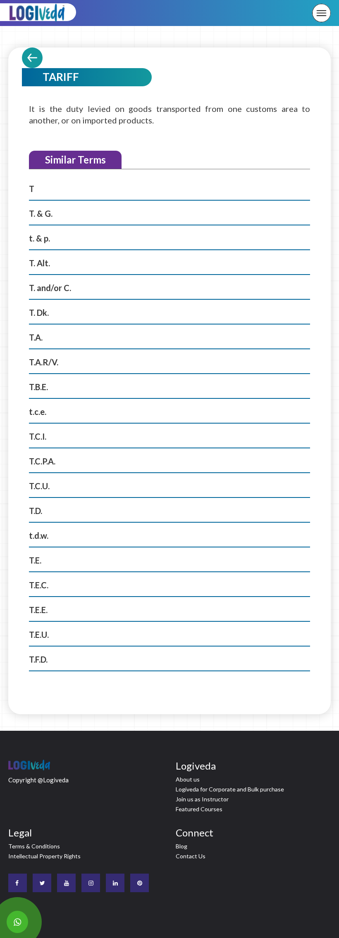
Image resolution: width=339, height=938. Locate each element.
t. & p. (39, 238)
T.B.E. (38, 387)
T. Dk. (39, 312)
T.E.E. (38, 610)
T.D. (35, 511)
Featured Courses (199, 808)
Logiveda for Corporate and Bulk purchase (230, 789)
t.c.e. (37, 412)
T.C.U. (39, 486)
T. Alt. (39, 263)
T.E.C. (38, 585)
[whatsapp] (17, 922)
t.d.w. (38, 535)
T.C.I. (37, 436)
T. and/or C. (50, 288)
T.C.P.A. (42, 461)
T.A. (36, 337)
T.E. (35, 560)
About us (188, 779)
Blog (181, 846)
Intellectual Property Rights (44, 856)
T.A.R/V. (43, 362)
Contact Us (190, 856)
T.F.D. (38, 659)
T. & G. (41, 213)
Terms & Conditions (34, 846)
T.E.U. (39, 635)
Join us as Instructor (202, 799)
